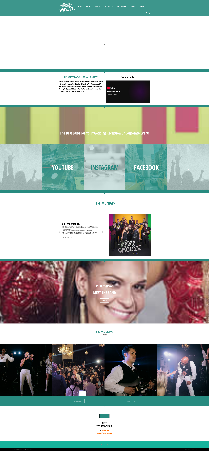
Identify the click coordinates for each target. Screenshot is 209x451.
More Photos (130, 401)
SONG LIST (98, 6)
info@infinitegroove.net (104, 433)
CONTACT (142, 6)
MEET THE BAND (121, 6)
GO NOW (104, 300)
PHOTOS (133, 6)
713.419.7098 (105, 431)
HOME (80, 6)
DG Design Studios (193, 449)
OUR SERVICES (109, 6)
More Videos (78, 401)
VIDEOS (88, 6)
